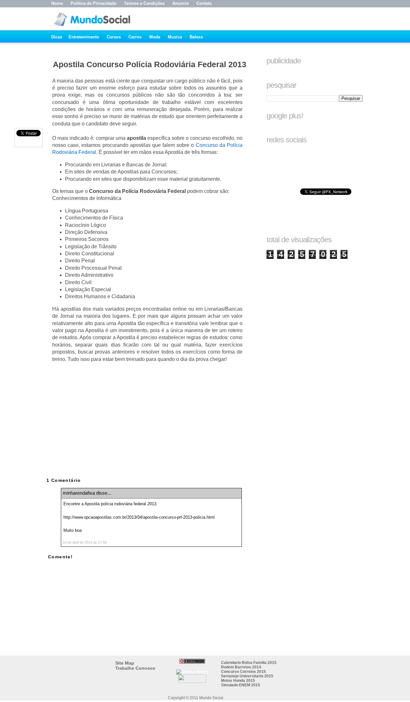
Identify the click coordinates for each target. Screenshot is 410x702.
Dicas (56, 37)
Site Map (124, 663)
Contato (204, 3)
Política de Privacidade (93, 3)
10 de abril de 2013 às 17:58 (85, 542)
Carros (135, 37)
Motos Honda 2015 (238, 680)
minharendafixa (79, 493)
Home (57, 3)
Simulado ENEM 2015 (240, 685)
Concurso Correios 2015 (243, 671)
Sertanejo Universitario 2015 (247, 676)
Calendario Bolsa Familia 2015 (248, 662)
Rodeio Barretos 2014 (241, 667)
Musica (175, 37)
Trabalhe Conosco (135, 668)
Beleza (196, 37)
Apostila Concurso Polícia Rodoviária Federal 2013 (149, 64)
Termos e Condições (144, 3)
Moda (154, 37)
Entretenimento (84, 37)
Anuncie (180, 3)
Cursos (114, 37)
